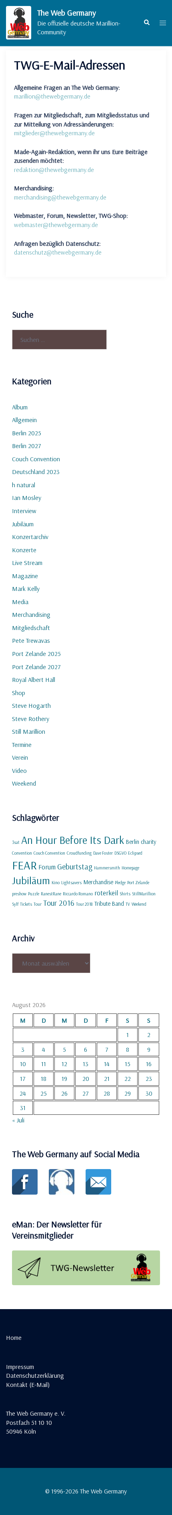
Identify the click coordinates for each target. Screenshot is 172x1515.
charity (148, 841)
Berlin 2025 (26, 433)
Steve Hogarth (31, 705)
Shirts (125, 894)
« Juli (18, 1120)
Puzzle (33, 894)
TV (128, 904)
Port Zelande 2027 (36, 667)
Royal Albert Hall (33, 679)
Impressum (20, 1367)
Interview (24, 511)
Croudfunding (79, 853)
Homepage (130, 868)
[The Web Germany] (18, 23)
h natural (23, 485)
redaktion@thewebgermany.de (54, 170)
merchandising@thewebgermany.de (60, 197)
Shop (18, 693)
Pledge (120, 882)
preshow (19, 894)
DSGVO (120, 853)
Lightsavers (71, 882)
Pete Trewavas (31, 640)
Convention (22, 853)
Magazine (25, 576)
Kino (56, 882)
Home (14, 1337)
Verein (20, 757)
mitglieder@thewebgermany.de (54, 133)
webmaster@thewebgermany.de (56, 225)
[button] (146, 23)
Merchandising (31, 614)
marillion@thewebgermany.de (52, 96)
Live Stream (27, 563)
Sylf (15, 904)
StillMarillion (144, 894)
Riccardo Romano (78, 894)
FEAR (24, 865)
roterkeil (106, 893)
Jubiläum (23, 524)
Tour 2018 (84, 904)
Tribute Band (109, 903)
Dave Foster (103, 853)
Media (20, 602)
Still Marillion (28, 731)
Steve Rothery (30, 719)
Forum (47, 867)
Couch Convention (36, 459)
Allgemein (24, 420)
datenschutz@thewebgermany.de (58, 252)
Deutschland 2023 (36, 472)
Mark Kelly (26, 589)
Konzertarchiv (30, 537)
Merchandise (98, 882)
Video (19, 770)
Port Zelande (138, 882)
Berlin (132, 841)
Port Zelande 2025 (36, 654)
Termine (22, 745)
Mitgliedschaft (31, 628)
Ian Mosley (26, 498)
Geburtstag (74, 866)
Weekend (24, 783)
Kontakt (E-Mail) (28, 1385)
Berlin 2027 (26, 446)
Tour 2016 (58, 903)
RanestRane (51, 894)
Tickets (26, 904)
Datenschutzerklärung (35, 1375)
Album (20, 407)
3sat (16, 842)
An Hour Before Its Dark (72, 840)
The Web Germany (66, 13)
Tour (38, 904)
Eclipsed (135, 853)
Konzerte (24, 550)
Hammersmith (107, 868)
